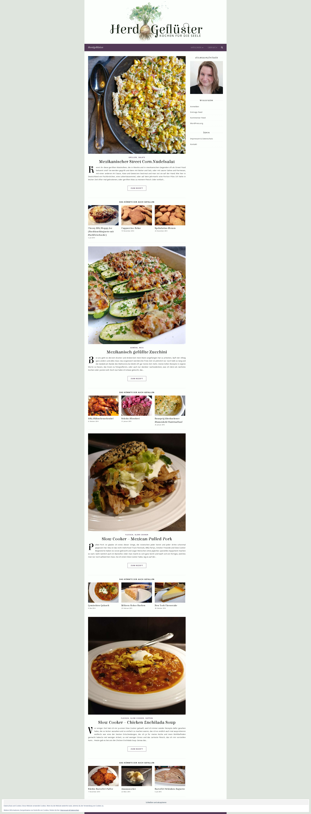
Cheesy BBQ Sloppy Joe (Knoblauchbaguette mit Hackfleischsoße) (101, 231)
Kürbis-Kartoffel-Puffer (100, 789)
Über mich (212, 47)
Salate (141, 157)
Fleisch (129, 535)
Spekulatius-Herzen (165, 228)
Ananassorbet (128, 789)
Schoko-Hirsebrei (130, 418)
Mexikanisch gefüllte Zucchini (137, 352)
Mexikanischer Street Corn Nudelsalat (137, 161)
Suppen (149, 718)
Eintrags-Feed (196, 112)
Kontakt (193, 144)
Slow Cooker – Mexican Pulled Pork (137, 538)
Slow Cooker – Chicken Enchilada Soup (137, 722)
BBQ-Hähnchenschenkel (100, 418)
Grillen (133, 157)
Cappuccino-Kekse (131, 228)
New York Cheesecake (166, 605)
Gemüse (134, 348)
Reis (141, 348)
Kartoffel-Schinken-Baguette (170, 789)
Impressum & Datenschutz (201, 138)
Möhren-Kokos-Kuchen (133, 605)
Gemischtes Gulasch (98, 605)
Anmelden (194, 106)
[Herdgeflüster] (155, 23)
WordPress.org (196, 123)
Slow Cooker (141, 535)
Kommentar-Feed (198, 117)
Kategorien (196, 47)
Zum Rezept (137, 188)
